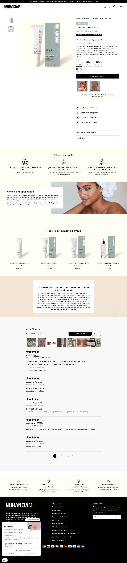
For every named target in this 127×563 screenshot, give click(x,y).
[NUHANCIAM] (12, 7)
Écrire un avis (80, 334)
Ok (119, 517)
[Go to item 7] (92, 342)
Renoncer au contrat (59, 530)
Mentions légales (58, 540)
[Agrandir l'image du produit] (45, 45)
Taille (78, 59)
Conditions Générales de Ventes (63, 533)
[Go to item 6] (82, 342)
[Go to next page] (75, 456)
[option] (109, 7)
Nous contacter (57, 523)
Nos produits (56, 510)
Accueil (78, 18)
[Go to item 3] (51, 342)
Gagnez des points (104, 487)
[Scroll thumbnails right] (98, 342)
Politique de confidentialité (62, 537)
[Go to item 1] (31, 342)
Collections (85, 18)
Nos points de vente (59, 513)
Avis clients (56, 520)
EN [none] (109, 7)
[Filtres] (94, 334)
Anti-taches (94, 18)
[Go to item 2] (41, 342)
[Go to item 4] (61, 342)
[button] (121, 7)
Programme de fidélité (60, 517)
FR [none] (105, 7)
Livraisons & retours (59, 527)
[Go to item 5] (72, 342)
